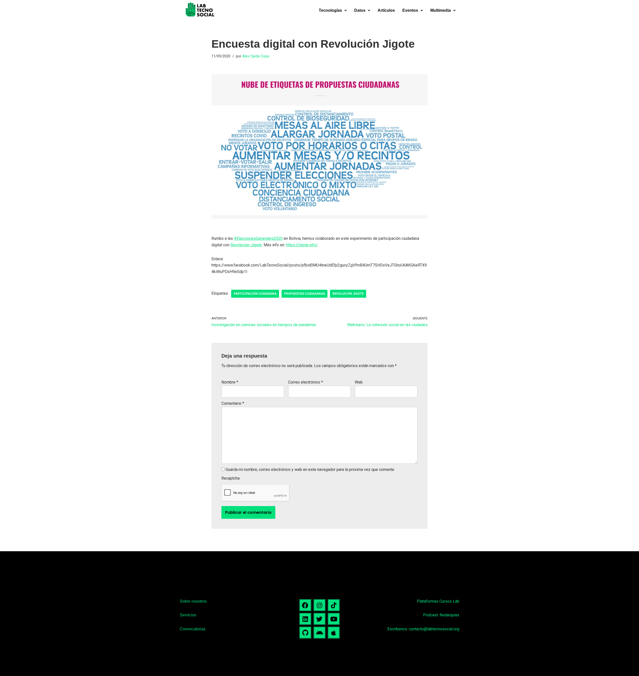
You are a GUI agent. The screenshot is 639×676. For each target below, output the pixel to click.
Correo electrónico (305, 382)
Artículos (386, 10)
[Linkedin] (305, 619)
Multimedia (440, 10)
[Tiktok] (333, 605)
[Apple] (333, 632)
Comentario (232, 403)
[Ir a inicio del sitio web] (200, 10)
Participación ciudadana (255, 293)
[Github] (305, 632)
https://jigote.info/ (302, 245)
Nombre (229, 382)
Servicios (188, 615)
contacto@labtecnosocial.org (434, 629)
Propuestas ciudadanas (304, 293)
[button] (332, 10)
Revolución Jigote (246, 245)
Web (359, 382)
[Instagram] (319, 605)
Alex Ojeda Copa (255, 56)
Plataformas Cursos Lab (438, 601)
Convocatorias (192, 629)
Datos (359, 10)
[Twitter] (319, 619)
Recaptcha (230, 478)
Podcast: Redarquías (441, 615)
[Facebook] (305, 605)
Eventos (410, 10)
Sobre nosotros (193, 601)
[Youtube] (333, 619)
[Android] (319, 632)
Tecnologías (330, 10)
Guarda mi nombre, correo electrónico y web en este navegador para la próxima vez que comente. (310, 469)
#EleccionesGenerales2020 (258, 238)
